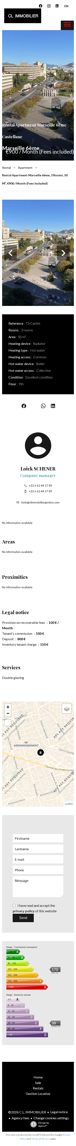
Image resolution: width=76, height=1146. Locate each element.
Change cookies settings (51, 1118)
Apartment (25, 167)
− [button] (8, 713)
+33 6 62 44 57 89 (40, 485)
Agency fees (20, 1118)
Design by (43, 1124)
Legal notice (59, 1112)
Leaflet (69, 803)
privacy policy (24, 911)
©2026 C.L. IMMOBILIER (27, 1112)
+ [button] (8, 707)
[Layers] (66, 708)
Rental (6, 167)
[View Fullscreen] (8, 723)
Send (23, 918)
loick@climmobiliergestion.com (40, 502)
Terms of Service (40, 1138)
